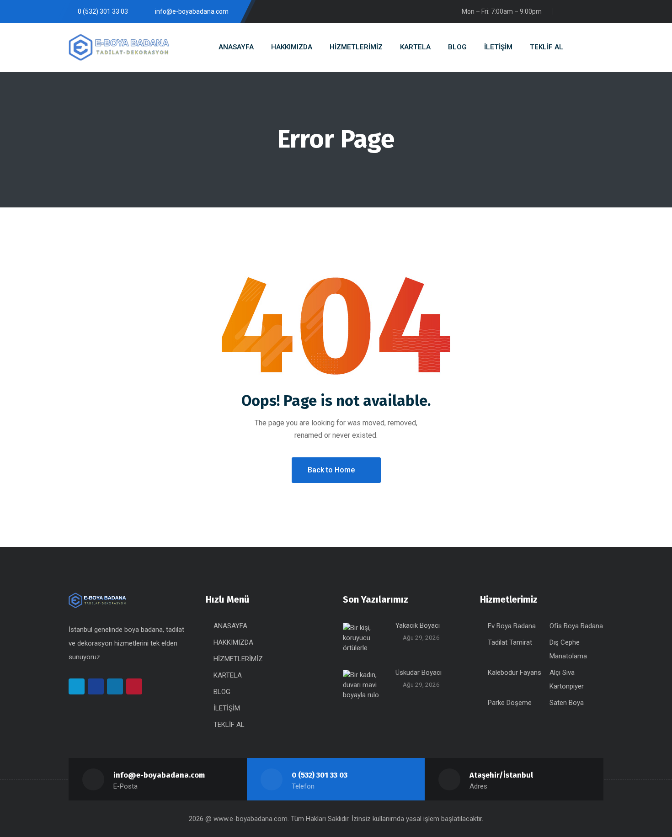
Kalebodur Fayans (514, 672)
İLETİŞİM (226, 708)
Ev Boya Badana (512, 626)
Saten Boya (566, 703)
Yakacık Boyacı (417, 625)
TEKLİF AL (229, 724)
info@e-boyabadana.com (159, 775)
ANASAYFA (230, 626)
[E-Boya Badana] (119, 47)
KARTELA (227, 675)
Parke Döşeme (510, 703)
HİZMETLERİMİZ (238, 659)
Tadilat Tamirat (510, 642)
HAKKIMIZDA (233, 642)
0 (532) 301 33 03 (319, 775)
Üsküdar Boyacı (418, 672)
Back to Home (331, 470)
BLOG (221, 692)
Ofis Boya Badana (576, 626)
